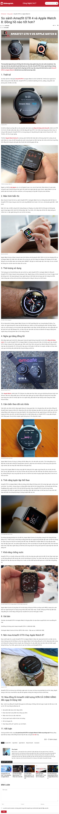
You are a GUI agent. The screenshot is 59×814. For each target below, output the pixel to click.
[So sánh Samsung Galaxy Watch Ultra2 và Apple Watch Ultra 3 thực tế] (52, 768)
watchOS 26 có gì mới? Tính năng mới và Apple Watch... (6, 775)
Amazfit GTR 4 (8, 742)
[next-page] (4, 783)
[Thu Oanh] (6, 753)
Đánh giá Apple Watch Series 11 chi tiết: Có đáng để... (41, 775)
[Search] (57, 3)
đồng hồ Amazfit (29, 742)
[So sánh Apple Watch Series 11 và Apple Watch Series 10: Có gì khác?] (29, 768)
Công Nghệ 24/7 (29, 3)
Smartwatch (36, 742)
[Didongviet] (7, 3)
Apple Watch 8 (22, 742)
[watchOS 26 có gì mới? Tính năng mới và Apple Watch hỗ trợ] (6, 768)
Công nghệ (10, 14)
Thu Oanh (14, 749)
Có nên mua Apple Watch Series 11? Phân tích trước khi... (18, 775)
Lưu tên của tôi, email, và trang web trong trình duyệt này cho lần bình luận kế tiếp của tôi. (25, 808)
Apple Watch (14, 742)
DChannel (3, 14)
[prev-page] (2, 783)
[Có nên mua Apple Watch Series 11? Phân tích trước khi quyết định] (18, 768)
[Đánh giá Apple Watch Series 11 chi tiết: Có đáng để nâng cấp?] (41, 768)
